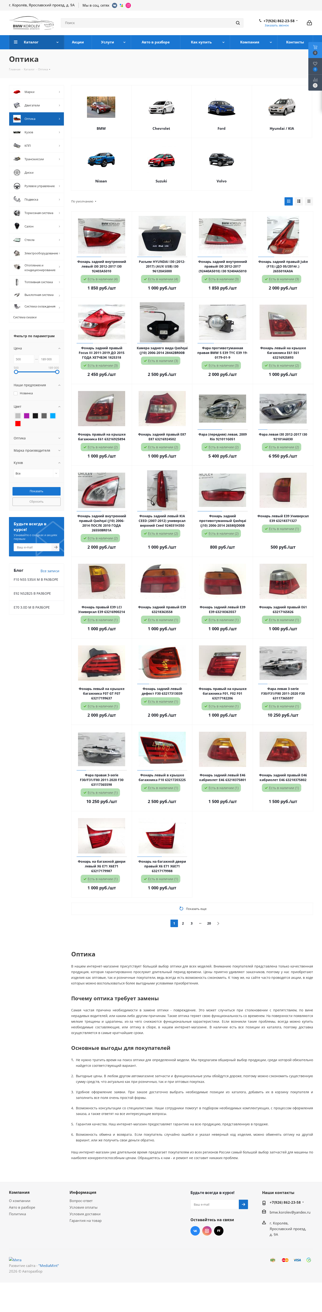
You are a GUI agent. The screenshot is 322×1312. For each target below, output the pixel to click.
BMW (101, 128)
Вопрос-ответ (81, 1200)
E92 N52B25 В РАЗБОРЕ (32, 593)
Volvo (222, 181)
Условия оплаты (84, 1207)
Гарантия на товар (86, 1220)
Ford (222, 128)
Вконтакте (195, 1231)
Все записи (50, 570)
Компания (19, 1192)
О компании (19, 1200)
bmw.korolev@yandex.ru (290, 1212)
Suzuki (161, 181)
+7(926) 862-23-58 (279, 21)
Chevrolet (161, 128)
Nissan (101, 181)
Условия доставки (85, 1213)
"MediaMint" (48, 1265)
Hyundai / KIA (282, 128)
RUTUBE (218, 1231)
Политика (17, 1213)
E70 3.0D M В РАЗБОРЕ (32, 607)
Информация (83, 1192)
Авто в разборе (22, 1207)
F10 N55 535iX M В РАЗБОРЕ (36, 579)
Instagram (207, 1231)
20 (209, 923)
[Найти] (238, 23)
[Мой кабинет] (309, 23)
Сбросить (36, 501)
